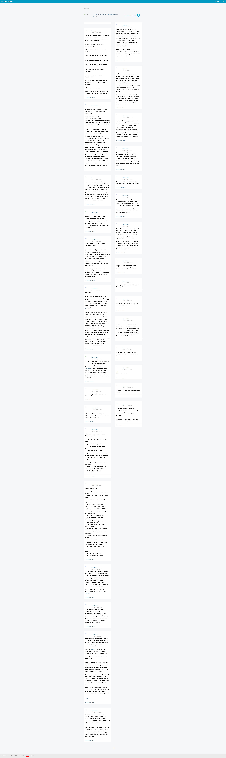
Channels (217, 1)
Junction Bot (14, 755)
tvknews (88, 593)
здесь (86, 656)
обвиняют (92, 649)
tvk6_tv (88, 698)
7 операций (88, 368)
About (223, 1)
